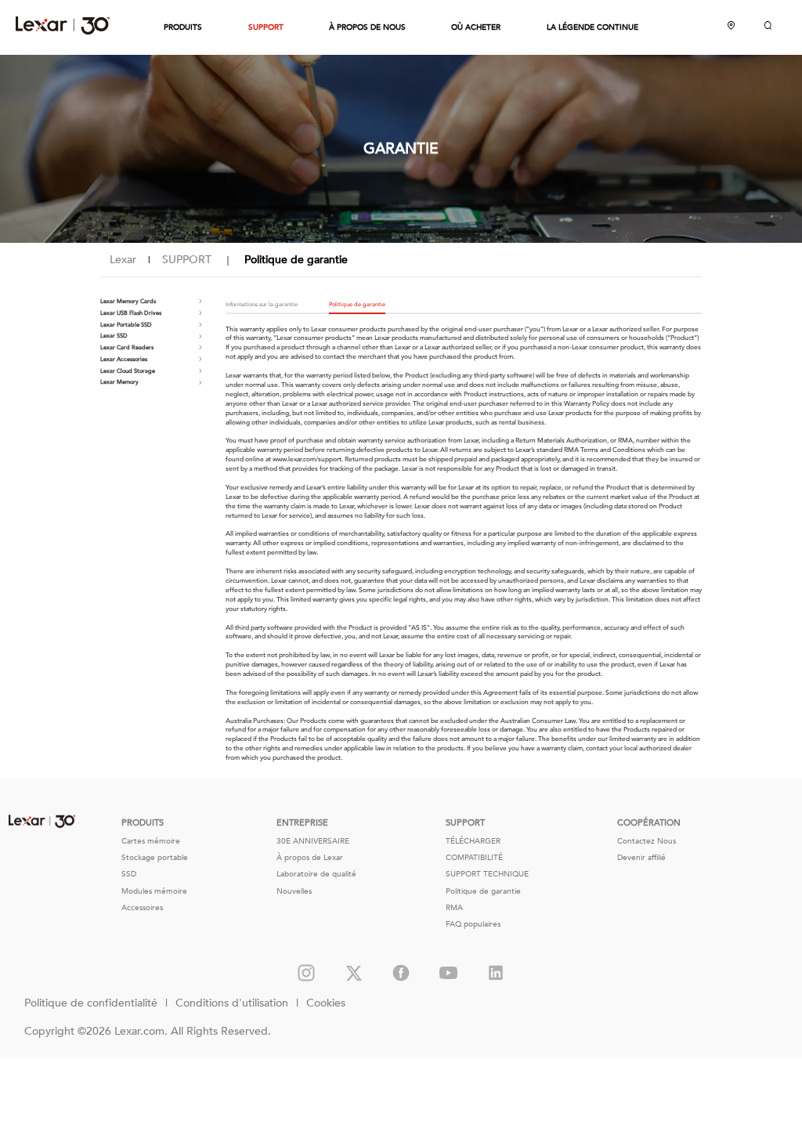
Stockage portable (154, 857)
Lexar (63, 25)
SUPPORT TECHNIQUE (487, 874)
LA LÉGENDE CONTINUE (592, 27)
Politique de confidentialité (90, 1003)
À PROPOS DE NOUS (367, 27)
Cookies (325, 1003)
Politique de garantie (483, 891)
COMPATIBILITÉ (474, 857)
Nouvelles (294, 891)
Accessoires (142, 907)
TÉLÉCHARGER (473, 841)
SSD (128, 874)
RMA (454, 907)
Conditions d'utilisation (231, 1003)
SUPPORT (266, 27)
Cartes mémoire (150, 841)
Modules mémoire (154, 891)
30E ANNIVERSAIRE (312, 841)
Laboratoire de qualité (316, 874)
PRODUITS (183, 27)
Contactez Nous (646, 841)
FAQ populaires (473, 924)
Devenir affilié (641, 857)
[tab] (269, 305)
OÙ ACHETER (475, 27)
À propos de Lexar (309, 857)
